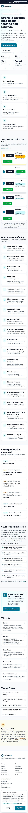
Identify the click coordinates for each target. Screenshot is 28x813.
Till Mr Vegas (7, 218)
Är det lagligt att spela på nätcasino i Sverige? (14, 700)
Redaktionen (18, 772)
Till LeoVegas (7, 161)
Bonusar (3, 768)
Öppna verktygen (10, 609)
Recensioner (18, 768)
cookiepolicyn (6, 803)
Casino (3, 766)
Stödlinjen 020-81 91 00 (14, 2)
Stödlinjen (18, 740)
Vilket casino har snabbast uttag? (14, 709)
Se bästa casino (8, 45)
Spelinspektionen (5, 787)
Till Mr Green (7, 203)
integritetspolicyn (17, 803)
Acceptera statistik (20, 808)
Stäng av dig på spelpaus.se (20, 1)
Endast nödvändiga (8, 808)
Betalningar (4, 770)
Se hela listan (5, 148)
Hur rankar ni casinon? (14, 714)
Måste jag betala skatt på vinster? (14, 705)
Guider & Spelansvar (6, 775)
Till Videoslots (8, 189)
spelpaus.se (4, 781)
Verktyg (17, 770)
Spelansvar (18, 775)
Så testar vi (6, 50)
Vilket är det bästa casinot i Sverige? (14, 693)
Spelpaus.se (22, 738)
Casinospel (4, 772)
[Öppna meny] (25, 6)
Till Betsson (21, 171)
